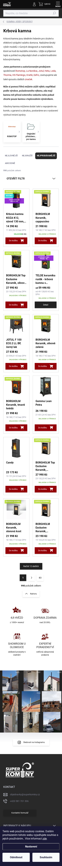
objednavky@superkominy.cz (25, 794)
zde (44, 838)
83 (40, 577)
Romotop (20, 71)
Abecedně (10, 163)
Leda (53, 71)
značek (28, 79)
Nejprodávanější (46, 155)
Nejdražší (27, 155)
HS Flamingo (18, 75)
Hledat (54, 13)
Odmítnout (16, 857)
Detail (45, 305)
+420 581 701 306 (19, 801)
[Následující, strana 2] (31, 577)
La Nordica (31, 71)
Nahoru (33, 594)
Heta (47, 71)
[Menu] (58, 4)
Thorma (7, 75)
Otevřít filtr (16, 178)
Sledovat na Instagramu (34, 742)
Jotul (41, 71)
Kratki (29, 75)
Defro (36, 75)
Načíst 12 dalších (31, 566)
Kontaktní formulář (19, 813)
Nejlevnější (11, 155)
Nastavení (31, 846)
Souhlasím (46, 857)
